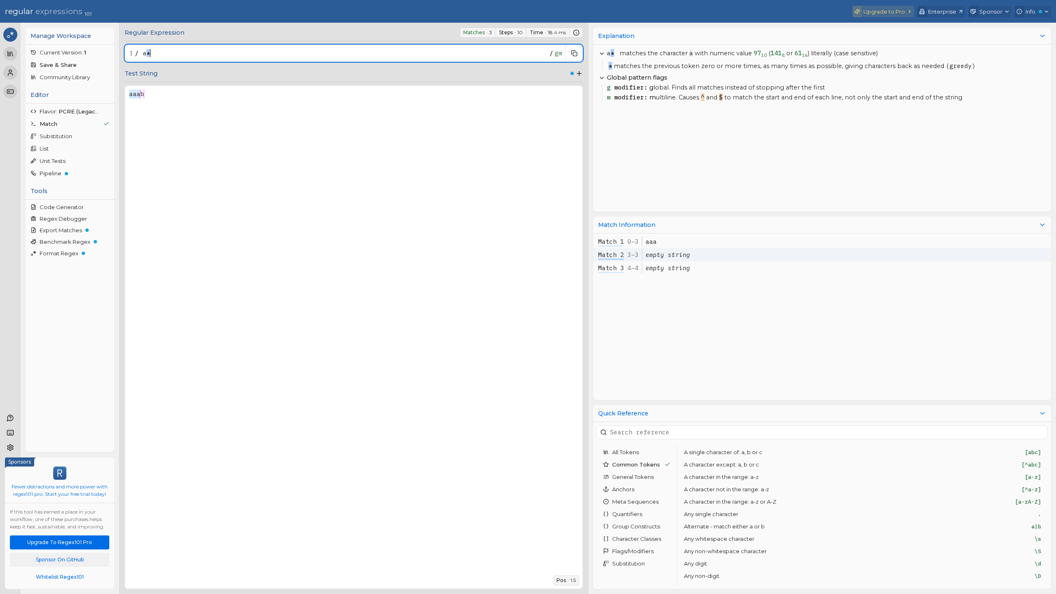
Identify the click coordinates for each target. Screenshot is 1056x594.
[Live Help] (10, 418)
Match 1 (611, 241)
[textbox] (344, 53)
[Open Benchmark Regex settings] (108, 242)
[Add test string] (579, 73)
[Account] (10, 73)
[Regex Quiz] (10, 92)
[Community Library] (10, 54)
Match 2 (611, 255)
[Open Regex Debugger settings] (108, 219)
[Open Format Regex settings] (108, 253)
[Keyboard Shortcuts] (10, 433)
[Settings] (10, 448)
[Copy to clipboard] (574, 53)
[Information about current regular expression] (576, 33)
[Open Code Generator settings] (108, 207)
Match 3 (611, 268)
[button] (70, 52)
